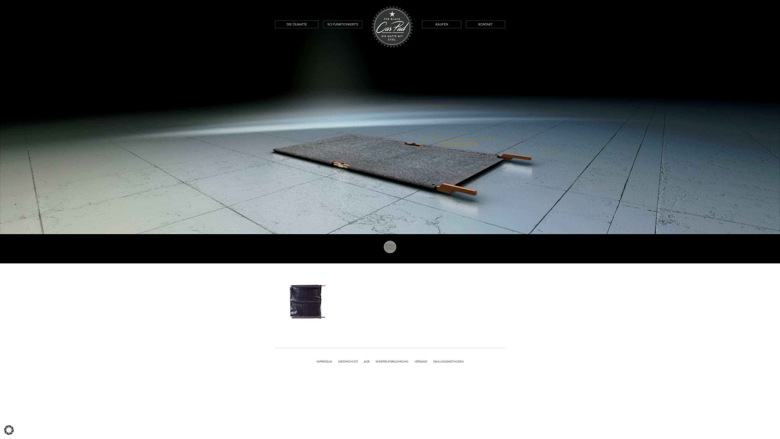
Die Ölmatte (297, 24)
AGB (366, 361)
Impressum (324, 361)
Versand (420, 361)
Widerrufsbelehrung (392, 361)
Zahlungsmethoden (448, 361)
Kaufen (442, 24)
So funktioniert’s (342, 24)
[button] (9, 430)
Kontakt (485, 24)
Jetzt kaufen (458, 144)
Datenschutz (348, 361)
